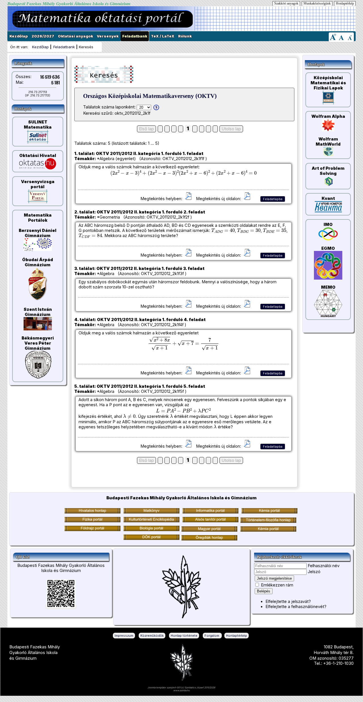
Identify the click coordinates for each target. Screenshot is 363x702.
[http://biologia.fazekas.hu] (92, 529)
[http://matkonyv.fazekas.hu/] (151, 512)
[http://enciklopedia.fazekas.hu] (151, 521)
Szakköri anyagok (286, 3)
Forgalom (212, 636)
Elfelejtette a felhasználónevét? (295, 606)
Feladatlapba (272, 199)
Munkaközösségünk (317, 3)
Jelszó (314, 571)
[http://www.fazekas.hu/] (92, 512)
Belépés (263, 591)
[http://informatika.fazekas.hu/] (210, 512)
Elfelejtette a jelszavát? (288, 601)
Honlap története (184, 636)
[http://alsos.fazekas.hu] (210, 521)
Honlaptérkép (345, 3)
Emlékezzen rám (277, 585)
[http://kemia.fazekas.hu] (269, 512)
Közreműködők (152, 636)
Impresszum (124, 636)
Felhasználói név (323, 565)
